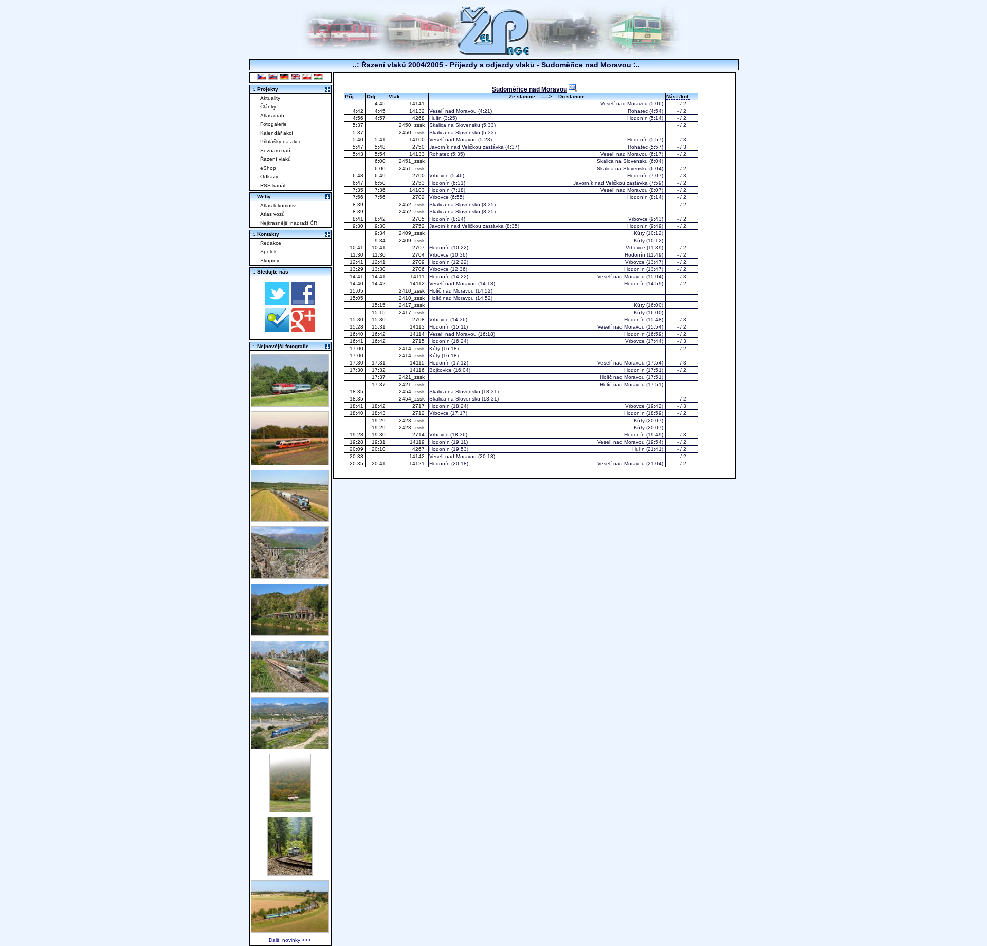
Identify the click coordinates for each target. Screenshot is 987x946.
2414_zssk (412, 348)
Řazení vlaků (275, 159)
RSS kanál (272, 185)
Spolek (268, 251)
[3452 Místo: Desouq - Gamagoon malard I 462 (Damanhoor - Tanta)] (290, 689)
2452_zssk (412, 204)
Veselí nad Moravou (624, 103)
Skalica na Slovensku (454, 125)
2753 (419, 183)
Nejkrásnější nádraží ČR (288, 223)
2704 (419, 255)
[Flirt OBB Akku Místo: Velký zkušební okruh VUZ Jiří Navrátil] (290, 462)
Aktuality (270, 98)
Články (268, 107)
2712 (419, 413)
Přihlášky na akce (281, 141)
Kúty (639, 233)
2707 (419, 247)
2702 (419, 197)
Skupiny (269, 260)
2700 (419, 175)
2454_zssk (412, 391)
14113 (418, 327)
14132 (418, 111)
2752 (419, 226)
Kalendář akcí (276, 133)
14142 (418, 456)
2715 (419, 341)
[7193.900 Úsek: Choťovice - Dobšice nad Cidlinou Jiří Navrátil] (290, 519)
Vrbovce (439, 175)
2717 (419, 406)
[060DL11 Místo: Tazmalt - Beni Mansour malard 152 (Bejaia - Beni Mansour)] (290, 746)
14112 (418, 283)
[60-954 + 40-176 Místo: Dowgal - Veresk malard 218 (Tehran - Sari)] (290, 576)
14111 (418, 276)
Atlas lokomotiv (278, 205)
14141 (418, 103)
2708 (419, 319)
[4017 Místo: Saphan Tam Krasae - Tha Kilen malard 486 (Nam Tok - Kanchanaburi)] (290, 633)
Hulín (435, 118)
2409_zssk (412, 233)
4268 (419, 118)
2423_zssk (412, 420)
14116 (418, 370)
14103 (418, 190)
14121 (418, 463)
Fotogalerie (273, 124)
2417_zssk (412, 305)
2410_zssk (412, 291)
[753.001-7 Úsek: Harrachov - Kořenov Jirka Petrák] (290, 872)
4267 (419, 449)
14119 (418, 442)
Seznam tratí (275, 150)
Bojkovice (440, 370)
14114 (418, 334)
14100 (418, 139)
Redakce (270, 243)
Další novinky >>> (290, 940)
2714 (419, 435)
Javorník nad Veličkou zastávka (466, 147)
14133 (418, 154)
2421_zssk (412, 377)
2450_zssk (412, 125)
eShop (268, 168)
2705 (419, 219)
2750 (419, 147)
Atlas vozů (272, 214)
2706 (419, 269)
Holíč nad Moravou (451, 291)
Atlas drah (272, 115)
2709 (419, 262)
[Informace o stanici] (573, 87)
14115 (418, 363)
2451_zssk (412, 161)
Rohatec (638, 111)
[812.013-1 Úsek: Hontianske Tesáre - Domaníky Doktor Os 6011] (290, 809)
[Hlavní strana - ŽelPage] (493, 53)
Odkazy (269, 176)
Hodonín (637, 118)
